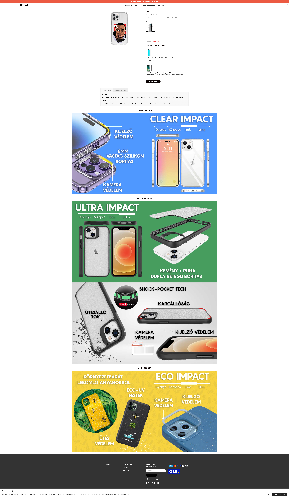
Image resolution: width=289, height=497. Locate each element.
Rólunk (102, 467)
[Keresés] (283, 5)
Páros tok (161, 5)
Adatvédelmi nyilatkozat (106, 472)
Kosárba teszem (153, 81)
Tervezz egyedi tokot (149, 5)
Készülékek (128, 5)
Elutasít (267, 494)
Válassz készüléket (151, 14)
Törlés (147, 33)
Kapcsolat (125, 467)
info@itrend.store (127, 470)
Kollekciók (138, 5)
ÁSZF (101, 470)
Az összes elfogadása (279, 494)
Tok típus (148, 21)
